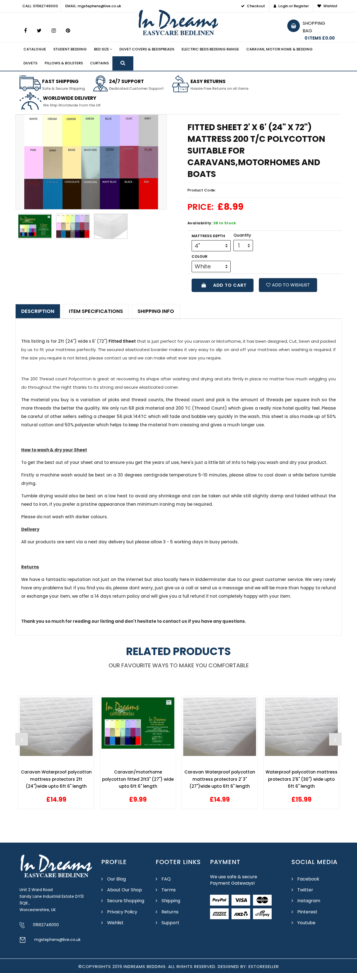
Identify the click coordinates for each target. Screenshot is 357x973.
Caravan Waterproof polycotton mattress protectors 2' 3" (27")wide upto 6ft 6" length (219, 779)
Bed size (102, 49)
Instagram (308, 900)
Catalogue (34, 49)
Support (170, 923)
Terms (168, 890)
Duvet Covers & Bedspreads (146, 49)
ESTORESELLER (264, 966)
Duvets (30, 63)
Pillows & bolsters (64, 63)
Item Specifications (96, 311)
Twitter (305, 890)
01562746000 (46, 925)
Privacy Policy (122, 912)
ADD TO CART (228, 285)
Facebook (308, 879)
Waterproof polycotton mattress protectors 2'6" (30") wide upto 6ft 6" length (301, 779)
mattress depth (208, 236)
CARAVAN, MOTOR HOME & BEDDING (279, 49)
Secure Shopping (125, 900)
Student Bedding (70, 49)
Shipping (170, 900)
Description (37, 311)
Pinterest (307, 912)
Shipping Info (156, 311)
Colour (200, 256)
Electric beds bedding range (210, 49)
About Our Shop (124, 890)
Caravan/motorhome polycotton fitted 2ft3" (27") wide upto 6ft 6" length (138, 779)
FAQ (166, 879)
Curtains (99, 63)
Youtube (306, 923)
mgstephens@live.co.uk (57, 939)
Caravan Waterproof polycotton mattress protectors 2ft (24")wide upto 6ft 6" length (56, 779)
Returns (169, 912)
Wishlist (115, 923)
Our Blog (116, 879)
